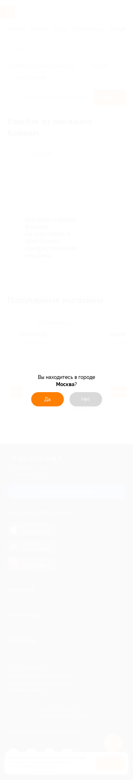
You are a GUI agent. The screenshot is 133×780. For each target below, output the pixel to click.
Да (47, 399)
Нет (85, 399)
